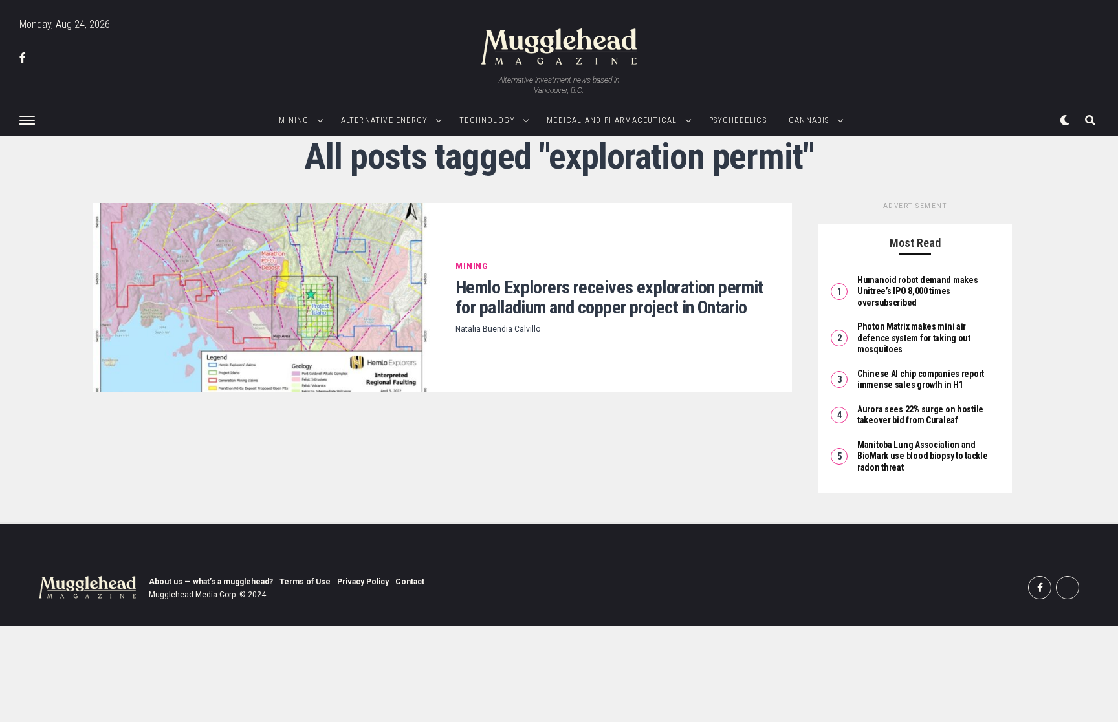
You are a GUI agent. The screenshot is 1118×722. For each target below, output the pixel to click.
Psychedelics (738, 120)
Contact (409, 581)
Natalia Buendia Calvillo (497, 329)
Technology (487, 120)
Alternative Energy (384, 120)
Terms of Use (305, 581)
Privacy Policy (363, 581)
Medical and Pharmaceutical (612, 120)
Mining (294, 120)
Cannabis (809, 120)
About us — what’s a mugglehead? (211, 581)
